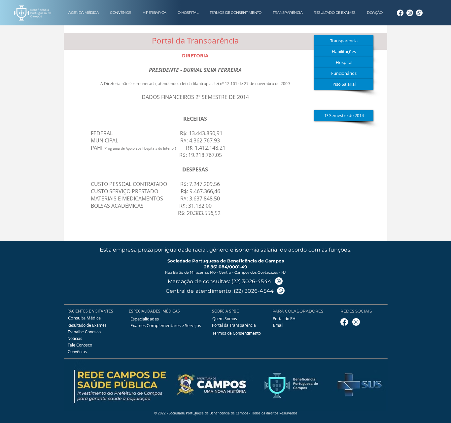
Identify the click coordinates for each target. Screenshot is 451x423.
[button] (343, 84)
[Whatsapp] (419, 13)
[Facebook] (400, 13)
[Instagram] (409, 13)
